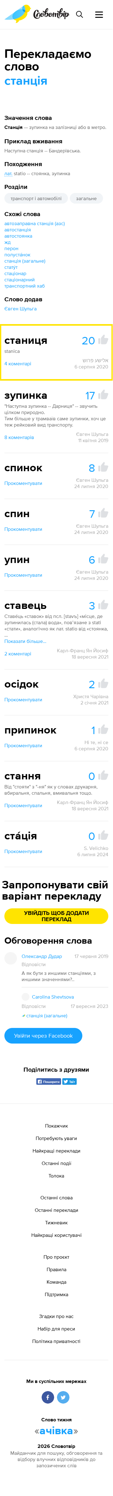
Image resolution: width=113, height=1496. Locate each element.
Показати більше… (25, 641)
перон (11, 248)
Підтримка (56, 1294)
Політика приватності (56, 1341)
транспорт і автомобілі (36, 198)
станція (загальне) (24, 261)
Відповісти (34, 964)
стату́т (11, 267)
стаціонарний (19, 279)
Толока (56, 1175)
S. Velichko (96, 848)
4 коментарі (17, 363)
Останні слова (56, 1197)
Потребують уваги (56, 1138)
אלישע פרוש (95, 360)
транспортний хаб (24, 286)
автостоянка (18, 236)
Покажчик (56, 1125)
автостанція (17, 229)
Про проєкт (56, 1257)
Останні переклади (56, 1210)
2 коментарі (17, 653)
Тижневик (56, 1222)
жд (7, 242)
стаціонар (15, 273)
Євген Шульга (20, 308)
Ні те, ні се (96, 742)
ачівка (56, 1431)
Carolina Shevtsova (53, 997)
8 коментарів (19, 437)
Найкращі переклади (56, 1150)
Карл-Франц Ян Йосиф (82, 650)
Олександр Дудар (42, 956)
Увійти (43, 1035)
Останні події (56, 1163)
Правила (56, 1269)
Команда (56, 1282)
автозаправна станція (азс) (34, 223)
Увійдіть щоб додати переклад (56, 916)
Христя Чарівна (90, 696)
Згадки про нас (56, 1316)
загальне (86, 198)
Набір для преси (56, 1328)
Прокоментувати (23, 483)
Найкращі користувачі (56, 1235)
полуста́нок (17, 254)
